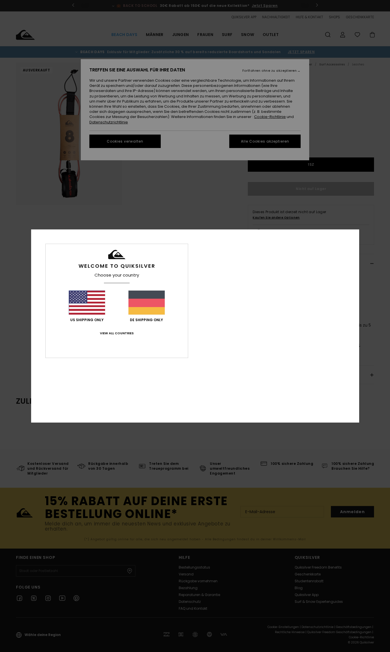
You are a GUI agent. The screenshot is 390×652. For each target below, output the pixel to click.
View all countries (117, 333)
